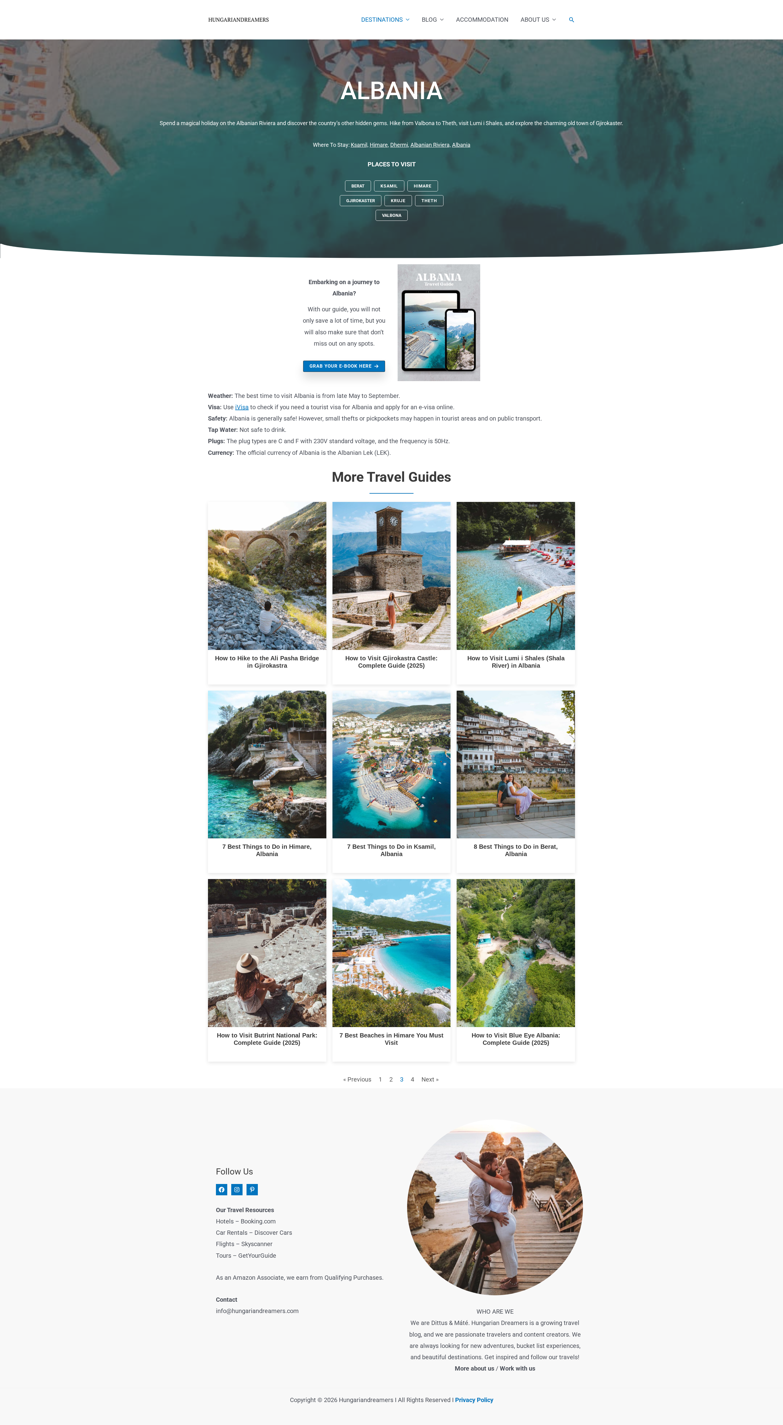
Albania (461, 145)
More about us (474, 1368)
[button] (571, 19)
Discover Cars (273, 1232)
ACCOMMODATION (482, 19)
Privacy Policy (474, 1400)
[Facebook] (221, 1189)
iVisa (242, 407)
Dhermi (399, 145)
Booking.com (258, 1221)
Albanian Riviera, (430, 145)
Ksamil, (360, 145)
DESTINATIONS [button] (382, 19)
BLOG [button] (429, 19)
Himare (379, 145)
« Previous (357, 1079)
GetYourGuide (257, 1255)
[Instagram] (237, 1189)
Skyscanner (257, 1244)
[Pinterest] (252, 1189)
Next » (430, 1079)
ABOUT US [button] (535, 19)
